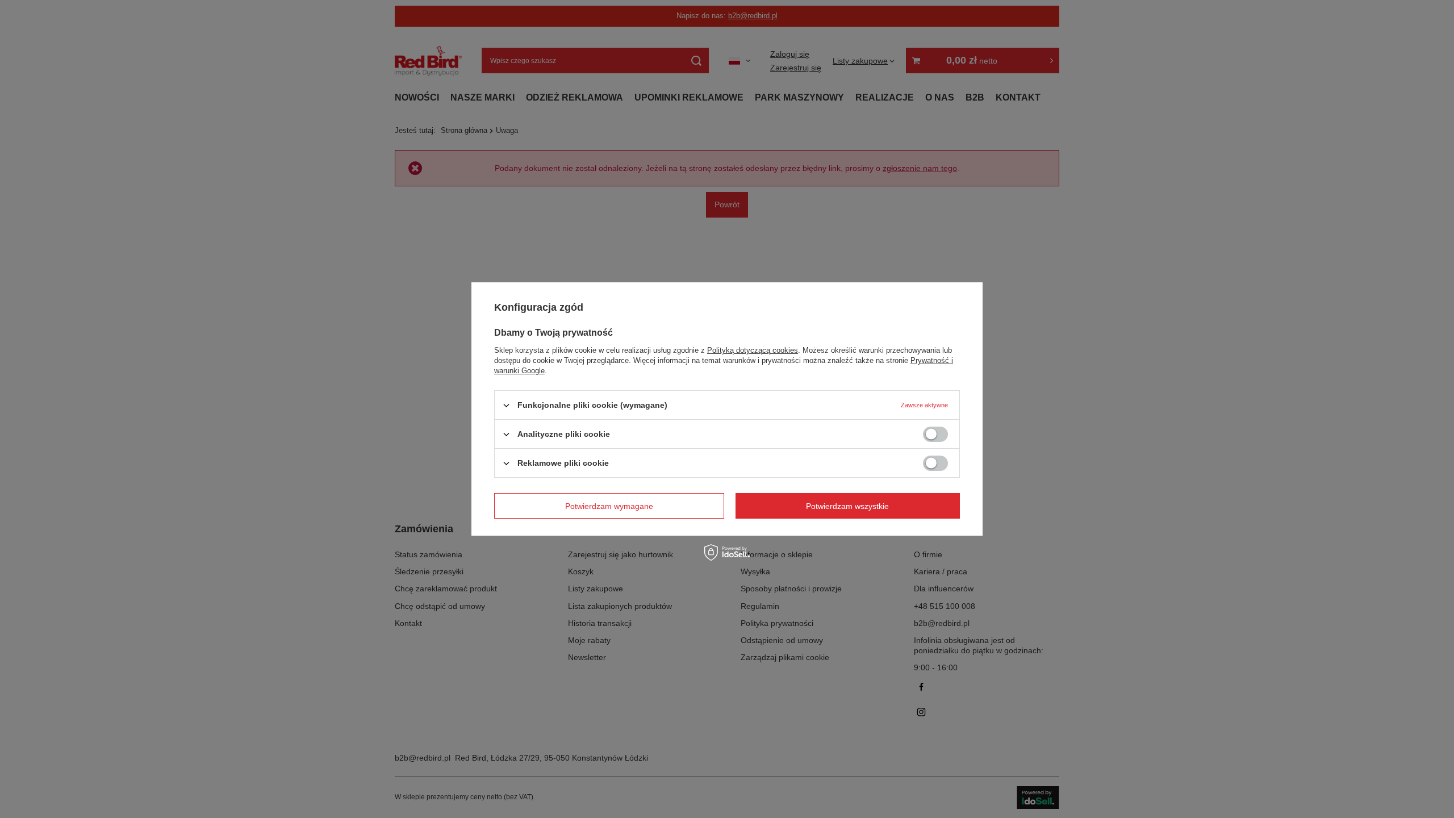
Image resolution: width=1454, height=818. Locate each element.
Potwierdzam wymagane (609, 505)
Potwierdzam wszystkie (847, 505)
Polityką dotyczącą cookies (752, 350)
